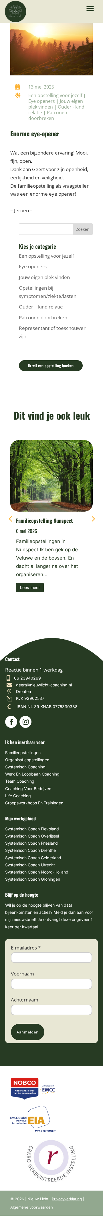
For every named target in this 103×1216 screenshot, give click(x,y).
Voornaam (22, 973)
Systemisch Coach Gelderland (33, 857)
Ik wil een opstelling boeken (51, 365)
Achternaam (24, 999)
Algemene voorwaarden (31, 1207)
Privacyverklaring (67, 1199)
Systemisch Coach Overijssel (32, 836)
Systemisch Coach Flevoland (32, 828)
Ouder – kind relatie (41, 306)
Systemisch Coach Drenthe (30, 850)
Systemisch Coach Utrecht (30, 864)
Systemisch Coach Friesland (31, 843)
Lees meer (30, 587)
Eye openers (41, 101)
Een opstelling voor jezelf (55, 95)
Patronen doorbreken (47, 115)
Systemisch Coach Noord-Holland (36, 872)
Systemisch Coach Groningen (32, 879)
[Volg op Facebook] (11, 722)
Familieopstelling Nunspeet (44, 520)
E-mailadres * (26, 947)
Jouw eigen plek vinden (44, 277)
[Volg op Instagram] (25, 722)
